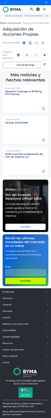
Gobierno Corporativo (13, 16)
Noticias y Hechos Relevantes (36, 23)
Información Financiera (34, 16)
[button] (31, 9)
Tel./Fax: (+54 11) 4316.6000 (25, 384)
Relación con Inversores (10, 23)
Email (8, 266)
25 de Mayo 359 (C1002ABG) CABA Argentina (25, 381)
